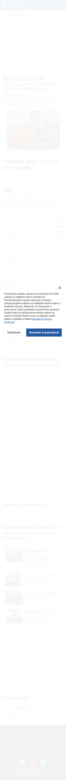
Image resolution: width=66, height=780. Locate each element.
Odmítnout (13, 332)
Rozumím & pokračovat (44, 332)
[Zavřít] (60, 287)
